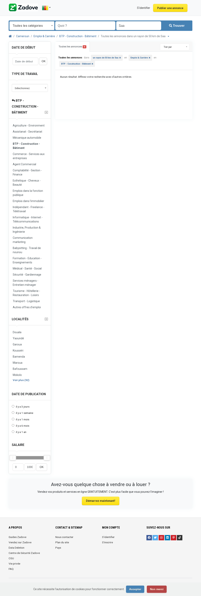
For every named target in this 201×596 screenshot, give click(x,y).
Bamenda (19, 356)
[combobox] (31, 25)
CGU (11, 558)
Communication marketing (23, 240)
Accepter (135, 589)
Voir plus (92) (21, 380)
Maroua (17, 362)
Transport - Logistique (26, 301)
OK (44, 61)
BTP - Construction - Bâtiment (77, 36)
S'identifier (108, 537)
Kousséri (18, 350)
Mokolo (17, 374)
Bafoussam (20, 368)
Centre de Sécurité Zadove (24, 552)
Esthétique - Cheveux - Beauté (27, 182)
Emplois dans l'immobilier (28, 201)
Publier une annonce (170, 8)
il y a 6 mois (22, 425)
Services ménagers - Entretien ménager (25, 282)
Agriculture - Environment (29, 125)
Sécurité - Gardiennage (27, 274)
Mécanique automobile (27, 137)
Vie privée (14, 563)
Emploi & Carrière (44, 36)
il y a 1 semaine (24, 412)
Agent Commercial (24, 164)
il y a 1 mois (22, 419)
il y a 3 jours (22, 406)
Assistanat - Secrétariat (27, 131)
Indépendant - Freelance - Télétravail (28, 209)
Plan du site (62, 542)
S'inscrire (107, 542)
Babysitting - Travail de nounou (27, 250)
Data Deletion (16, 547)
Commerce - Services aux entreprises (29, 156)
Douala (17, 332)
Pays (58, 547)
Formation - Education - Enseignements (27, 260)
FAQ (11, 568)
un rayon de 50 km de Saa (105, 57)
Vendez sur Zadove (20, 542)
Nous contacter (64, 537)
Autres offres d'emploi (27, 307)
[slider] (12, 457)
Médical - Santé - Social (27, 268)
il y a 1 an (21, 432)
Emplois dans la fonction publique (28, 193)
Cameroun (22, 36)
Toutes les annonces (72, 46)
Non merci (157, 589)
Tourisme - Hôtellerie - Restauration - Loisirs (26, 293)
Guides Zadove (17, 537)
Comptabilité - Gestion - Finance (27, 172)
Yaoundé (18, 338)
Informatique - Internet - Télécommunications (28, 219)
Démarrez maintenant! (100, 500)
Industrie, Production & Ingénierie (27, 229)
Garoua (17, 344)
